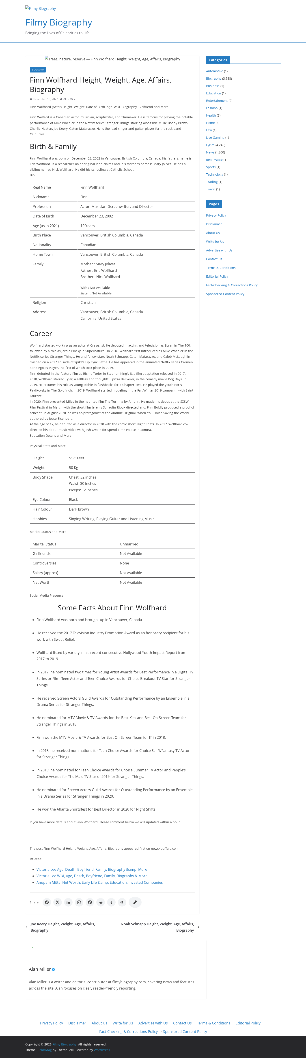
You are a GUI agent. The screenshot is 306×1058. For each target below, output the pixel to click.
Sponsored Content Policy (225, 294)
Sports (211, 167)
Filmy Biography (58, 22)
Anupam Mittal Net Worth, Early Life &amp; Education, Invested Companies (100, 882)
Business (213, 86)
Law (209, 130)
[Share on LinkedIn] (68, 902)
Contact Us (214, 259)
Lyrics (210, 145)
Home (210, 123)
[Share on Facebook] (47, 902)
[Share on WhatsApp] (79, 902)
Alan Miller (70, 99)
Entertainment (217, 100)
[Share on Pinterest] (90, 902)
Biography (38, 69)
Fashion (212, 108)
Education (213, 93)
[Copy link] (135, 902)
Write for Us (215, 241)
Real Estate (214, 160)
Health (211, 115)
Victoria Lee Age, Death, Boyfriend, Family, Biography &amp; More (92, 869)
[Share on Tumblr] (111, 902)
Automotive (214, 71)
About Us (213, 233)
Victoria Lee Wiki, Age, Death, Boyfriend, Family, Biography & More (92, 875)
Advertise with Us (219, 250)
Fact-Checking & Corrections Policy (232, 285)
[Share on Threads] (122, 902)
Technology (214, 174)
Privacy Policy (216, 215)
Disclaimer (214, 224)
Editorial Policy (217, 276)
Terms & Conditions (221, 268)
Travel (210, 189)
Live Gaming (215, 137)
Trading (212, 182)
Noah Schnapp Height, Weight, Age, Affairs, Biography (157, 927)
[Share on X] (57, 902)
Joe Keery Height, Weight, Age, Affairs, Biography (63, 927)
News (210, 152)
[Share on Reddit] (100, 902)
